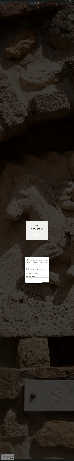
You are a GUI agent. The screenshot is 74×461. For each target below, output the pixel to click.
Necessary (27, 265)
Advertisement (28, 278)
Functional (27, 268)
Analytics (27, 271)
